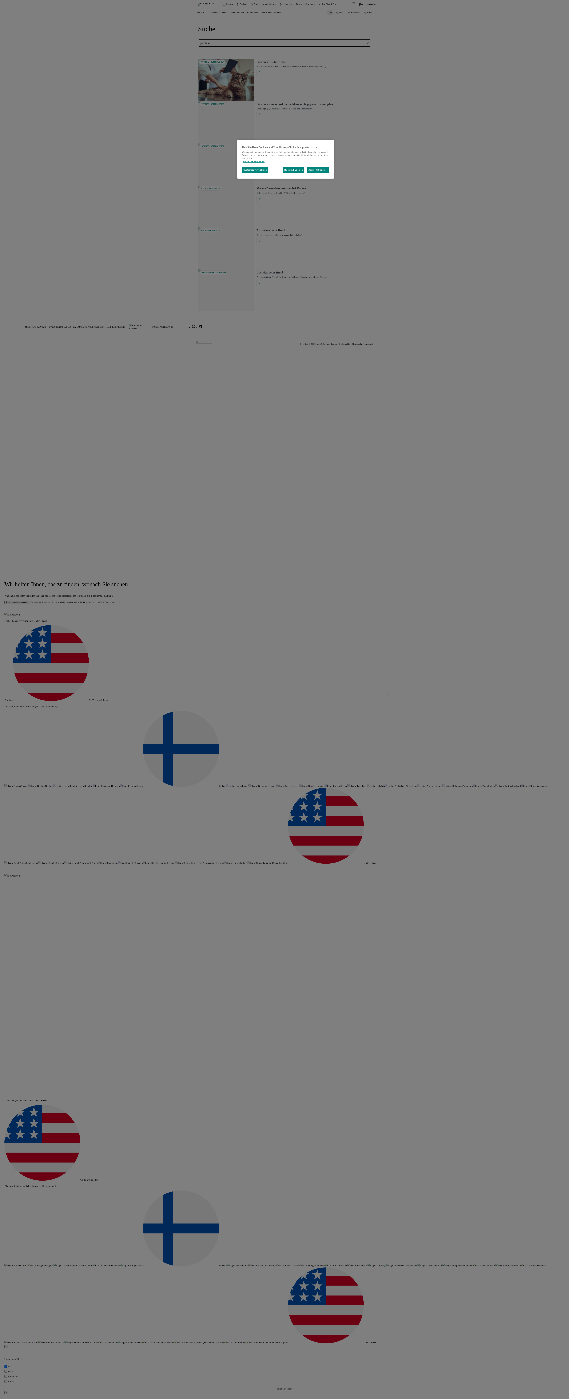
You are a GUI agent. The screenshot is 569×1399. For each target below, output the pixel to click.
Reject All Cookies (293, 170)
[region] (285, 159)
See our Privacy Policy (254, 161)
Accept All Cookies (318, 170)
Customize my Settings (255, 170)
